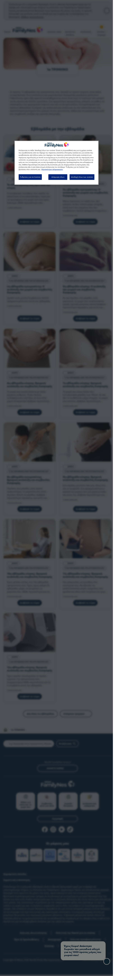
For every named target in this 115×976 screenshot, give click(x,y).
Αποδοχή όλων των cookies (82, 177)
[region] (56, 163)
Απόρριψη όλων (57, 177)
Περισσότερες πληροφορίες (52, 169)
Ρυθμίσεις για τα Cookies (30, 177)
